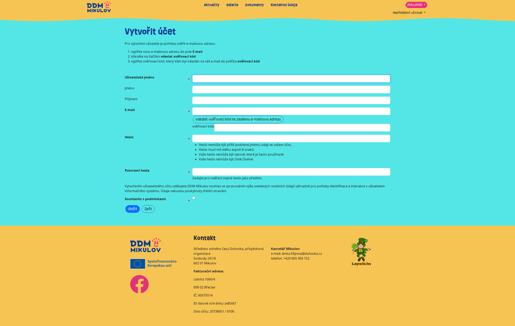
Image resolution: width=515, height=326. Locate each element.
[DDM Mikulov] (99, 6)
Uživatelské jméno (139, 77)
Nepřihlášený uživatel (408, 13)
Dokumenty (254, 5)
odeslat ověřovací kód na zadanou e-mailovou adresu (238, 119)
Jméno (129, 88)
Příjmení (131, 99)
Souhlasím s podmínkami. (146, 199)
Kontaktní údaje (284, 5)
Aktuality (211, 5)
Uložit (132, 209)
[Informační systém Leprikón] (361, 251)
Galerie (232, 5)
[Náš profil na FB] (139, 284)
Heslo (129, 137)
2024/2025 (415, 5)
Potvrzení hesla (137, 170)
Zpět (148, 209)
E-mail (130, 110)
